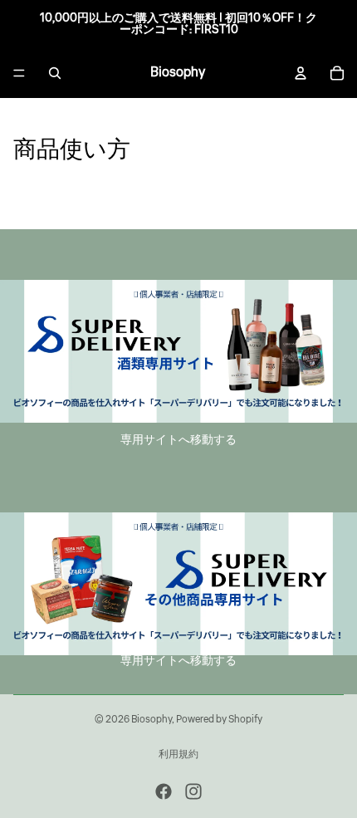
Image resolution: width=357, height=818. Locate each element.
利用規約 (178, 754)
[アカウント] (300, 73)
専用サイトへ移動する (178, 440)
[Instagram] (193, 791)
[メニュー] (19, 73)
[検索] (55, 73)
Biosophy (151, 720)
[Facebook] (164, 791)
